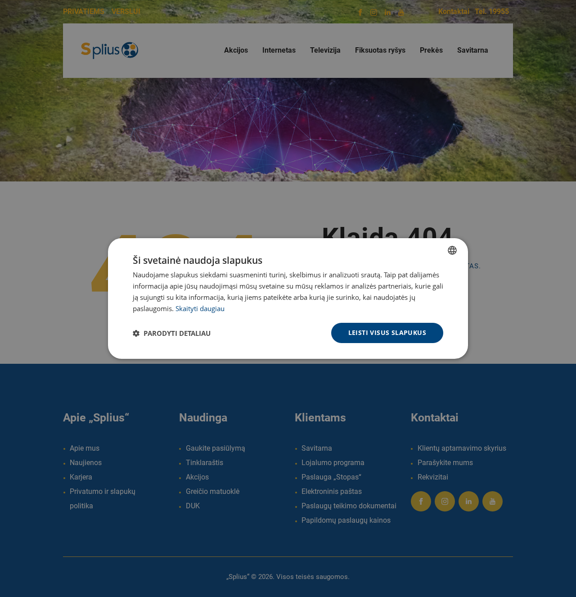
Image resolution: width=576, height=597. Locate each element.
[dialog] (288, 298)
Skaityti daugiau (200, 308)
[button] (172, 333)
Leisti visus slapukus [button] (387, 332)
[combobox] (452, 250)
